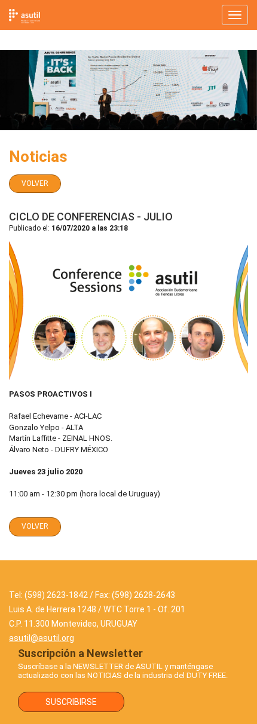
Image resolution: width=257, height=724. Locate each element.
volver (35, 183)
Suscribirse (71, 702)
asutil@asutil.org (41, 638)
